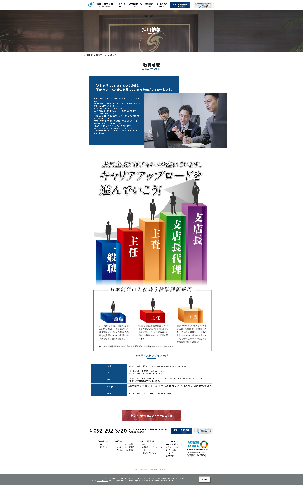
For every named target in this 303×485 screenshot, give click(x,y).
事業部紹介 (149, 5)
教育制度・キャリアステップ (152, 447)
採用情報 (90, 55)
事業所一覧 (103, 447)
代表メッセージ (105, 444)
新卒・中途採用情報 (180, 5)
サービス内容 (162, 5)
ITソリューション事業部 (125, 450)
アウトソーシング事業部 (125, 447)
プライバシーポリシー (173, 447)
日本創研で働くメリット (150, 453)
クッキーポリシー (172, 450)
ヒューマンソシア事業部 (125, 444)
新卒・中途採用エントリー (175, 444)
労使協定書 (170, 456)
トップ (82, 55)
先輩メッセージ (147, 450)
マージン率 (170, 453)
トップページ (120, 5)
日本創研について (135, 5)
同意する (205, 479)
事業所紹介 (119, 441)
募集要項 (145, 444)
